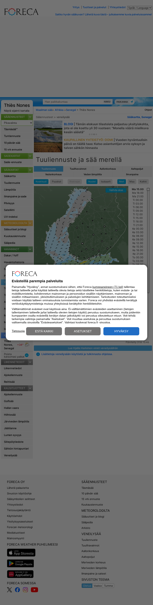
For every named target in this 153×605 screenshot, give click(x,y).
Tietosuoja (18, 331)
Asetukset (83, 331)
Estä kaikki (44, 331)
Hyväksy (121, 331)
